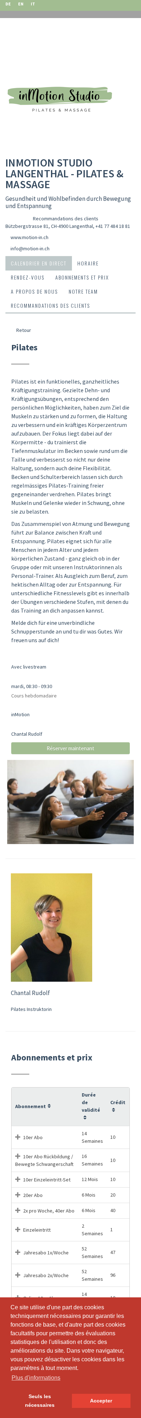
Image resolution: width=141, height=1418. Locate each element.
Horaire (88, 263)
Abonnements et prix (82, 277)
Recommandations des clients (65, 218)
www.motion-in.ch (29, 237)
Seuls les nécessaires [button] (40, 1400)
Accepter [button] (101, 1401)
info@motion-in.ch (30, 248)
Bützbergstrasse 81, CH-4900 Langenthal (49, 226)
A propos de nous (34, 291)
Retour (23, 330)
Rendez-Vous (27, 277)
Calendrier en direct (39, 263)
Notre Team (83, 291)
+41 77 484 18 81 (112, 226)
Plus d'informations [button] (36, 1378)
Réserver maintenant (70, 748)
